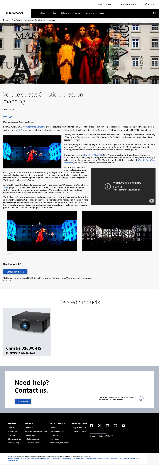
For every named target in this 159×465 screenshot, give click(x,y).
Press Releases (17, 20)
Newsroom (54, 439)
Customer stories (57, 431)
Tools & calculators (32, 442)
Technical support (32, 439)
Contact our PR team (15, 272)
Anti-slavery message (79, 458)
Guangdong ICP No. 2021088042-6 (107, 458)
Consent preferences (35, 458)
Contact (109, 4)
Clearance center (14, 439)
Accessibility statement (59, 442)
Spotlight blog (13, 442)
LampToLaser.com (79, 428)
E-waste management (91, 458)
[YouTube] (123, 426)
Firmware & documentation (36, 431)
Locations (54, 435)
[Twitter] (99, 426)
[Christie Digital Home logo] (15, 13)
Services (76, 13)
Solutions (65, 13)
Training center (31, 435)
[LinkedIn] (107, 426)
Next (144, 229)
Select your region (98, 432)
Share (5, 116)
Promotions (12, 431)
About (101, 13)
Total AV (65, 192)
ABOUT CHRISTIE (57, 423)
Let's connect (23, 401)
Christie (18, 130)
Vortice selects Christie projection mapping (39, 20)
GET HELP (29, 423)
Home (5, 20)
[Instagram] (115, 426)
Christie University (79, 431)
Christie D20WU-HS (93, 155)
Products (41, 13)
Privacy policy (45, 458)
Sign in (149, 4)
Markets (53, 13)
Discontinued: (13, 352)
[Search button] (154, 13)
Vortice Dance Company (34, 126)
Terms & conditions (56, 458)
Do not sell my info (67, 458)
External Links (79, 423)
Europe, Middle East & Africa (127, 4)
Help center (89, 13)
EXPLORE (12, 423)
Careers (53, 428)
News (100, 4)
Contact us (29, 428)
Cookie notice (25, 458)
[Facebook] (91, 426)
